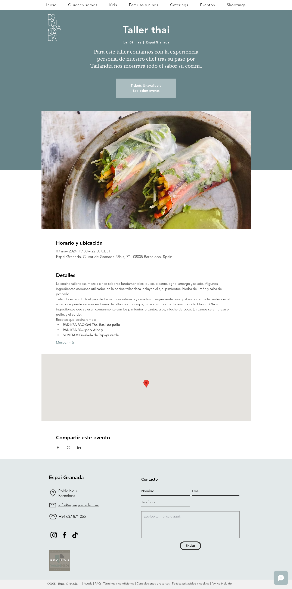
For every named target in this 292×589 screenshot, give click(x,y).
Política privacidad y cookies (190, 583)
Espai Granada (66, 477)
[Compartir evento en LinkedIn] (79, 447)
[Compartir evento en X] (68, 447)
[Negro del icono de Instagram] (53, 535)
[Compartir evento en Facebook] (58, 447)
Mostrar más (65, 342)
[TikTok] (75, 535)
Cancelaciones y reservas (153, 583)
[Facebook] (64, 535)
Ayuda (88, 583)
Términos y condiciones (118, 583)
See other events (146, 91)
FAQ (98, 583)
